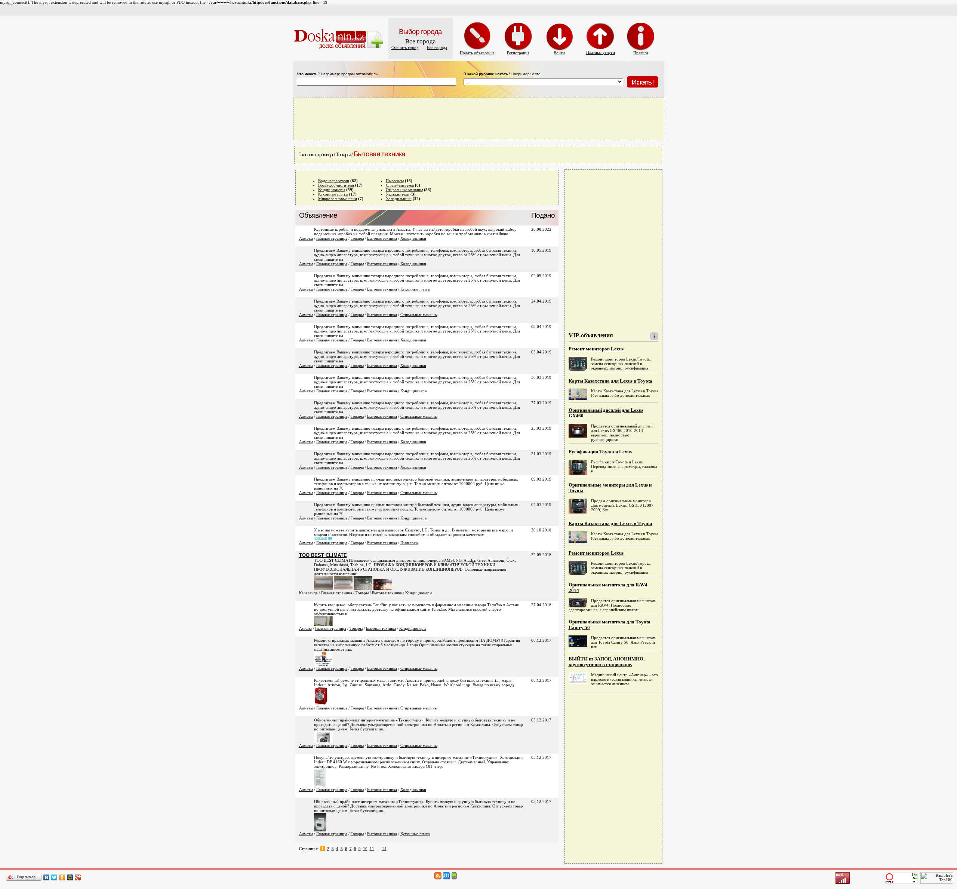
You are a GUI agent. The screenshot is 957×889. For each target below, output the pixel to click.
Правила (640, 52)
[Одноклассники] (62, 877)
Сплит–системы (400, 185)
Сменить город (405, 47)
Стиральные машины (404, 189)
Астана (305, 628)
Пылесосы (395, 180)
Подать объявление (477, 52)
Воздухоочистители (336, 185)
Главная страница (315, 154)
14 (384, 848)
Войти (559, 52)
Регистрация (518, 52)
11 (372, 848)
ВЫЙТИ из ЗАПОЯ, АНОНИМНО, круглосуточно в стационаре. (606, 661)
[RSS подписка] (438, 878)
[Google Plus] (78, 877)
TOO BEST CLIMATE (323, 555)
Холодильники (399, 198)
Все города (437, 47)
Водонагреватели (333, 180)
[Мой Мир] (70, 877)
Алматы (306, 238)
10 (365, 848)
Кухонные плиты (333, 194)
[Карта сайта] (446, 878)
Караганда (308, 593)
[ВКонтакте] (46, 877)
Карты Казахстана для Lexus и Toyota (610, 381)
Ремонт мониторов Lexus (596, 349)
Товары (343, 154)
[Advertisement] (478, 118)
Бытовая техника (382, 238)
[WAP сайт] (454, 878)
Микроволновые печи (337, 198)
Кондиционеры (331, 189)
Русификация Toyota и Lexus (600, 451)
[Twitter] (54, 877)
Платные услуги (600, 52)
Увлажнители (397, 194)
